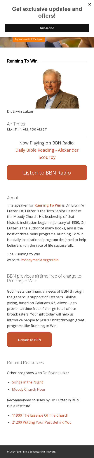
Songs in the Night (27, 382)
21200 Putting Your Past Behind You (41, 422)
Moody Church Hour (28, 389)
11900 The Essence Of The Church (40, 415)
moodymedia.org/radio (40, 260)
